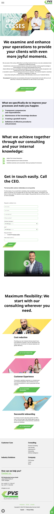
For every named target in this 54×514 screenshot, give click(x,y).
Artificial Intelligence (33, 453)
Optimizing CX (31, 449)
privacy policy (16, 234)
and (5, 227)
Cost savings (31, 447)
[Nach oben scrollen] (52, 512)
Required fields (8, 232)
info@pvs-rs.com (5, 488)
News (29, 464)
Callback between (8, 221)
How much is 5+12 (9, 237)
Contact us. (6, 473)
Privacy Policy (30, 509)
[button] (3, 511)
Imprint (22, 509)
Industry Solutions (8, 457)
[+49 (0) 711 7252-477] (52, 28)
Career (29, 462)
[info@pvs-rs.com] (52, 20)
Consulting (32, 443)
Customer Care (7, 443)
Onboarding (31, 451)
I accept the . (13, 234)
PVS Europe (31, 460)
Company (31, 457)
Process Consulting (33, 445)
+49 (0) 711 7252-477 (9, 483)
